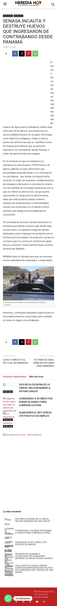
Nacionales (18, 16)
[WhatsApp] (35, 53)
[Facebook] (15, 53)
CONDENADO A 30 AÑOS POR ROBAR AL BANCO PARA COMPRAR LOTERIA (35, 402)
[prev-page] (5, 427)
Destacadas (8, 16)
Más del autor (36, 376)
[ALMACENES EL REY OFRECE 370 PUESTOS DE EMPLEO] (10, 416)
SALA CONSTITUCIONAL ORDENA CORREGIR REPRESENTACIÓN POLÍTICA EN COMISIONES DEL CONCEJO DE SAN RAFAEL (34, 568)
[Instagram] (23, 602)
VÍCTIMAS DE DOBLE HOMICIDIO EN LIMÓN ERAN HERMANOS (43, 363)
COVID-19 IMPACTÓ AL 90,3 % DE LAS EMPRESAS (15, 361)
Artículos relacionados (14, 376)
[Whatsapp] (44, 602)
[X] (22, 53)
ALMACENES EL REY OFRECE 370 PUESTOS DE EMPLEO (30, 543)
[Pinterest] (28, 53)
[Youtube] (37, 602)
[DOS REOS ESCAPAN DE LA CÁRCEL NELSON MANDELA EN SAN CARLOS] (10, 388)
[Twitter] (30, 602)
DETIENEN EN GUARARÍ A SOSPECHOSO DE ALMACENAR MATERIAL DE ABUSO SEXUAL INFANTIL (34, 556)
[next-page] (9, 427)
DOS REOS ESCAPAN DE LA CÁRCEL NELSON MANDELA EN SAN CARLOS (34, 388)
